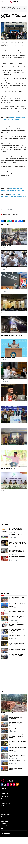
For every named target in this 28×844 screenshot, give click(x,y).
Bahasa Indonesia (5, 814)
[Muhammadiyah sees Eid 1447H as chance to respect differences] (14, 258)
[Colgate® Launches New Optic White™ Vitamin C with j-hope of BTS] (4, 558)
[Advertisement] (14, 508)
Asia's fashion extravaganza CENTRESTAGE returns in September (16, 530)
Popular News (5, 593)
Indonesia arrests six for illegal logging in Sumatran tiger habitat (12, 711)
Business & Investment (6, 801)
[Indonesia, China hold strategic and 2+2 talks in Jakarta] (4, 631)
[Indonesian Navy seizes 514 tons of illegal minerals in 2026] (4, 656)
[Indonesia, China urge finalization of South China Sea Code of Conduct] (4, 605)
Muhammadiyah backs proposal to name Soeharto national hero (12, 401)
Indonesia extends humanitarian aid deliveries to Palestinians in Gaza (13, 196)
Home (4, 7)
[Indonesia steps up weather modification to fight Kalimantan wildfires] (4, 756)
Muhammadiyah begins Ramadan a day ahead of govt (14, 311)
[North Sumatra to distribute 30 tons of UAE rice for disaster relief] (14, 370)
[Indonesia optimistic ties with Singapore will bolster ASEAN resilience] (4, 624)
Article (2, 805)
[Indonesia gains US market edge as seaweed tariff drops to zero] (4, 637)
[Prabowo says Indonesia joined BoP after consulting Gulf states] (14, 280)
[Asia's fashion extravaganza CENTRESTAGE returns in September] (4, 530)
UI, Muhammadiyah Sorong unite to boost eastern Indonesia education (12, 445)
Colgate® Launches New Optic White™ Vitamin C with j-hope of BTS (17, 558)
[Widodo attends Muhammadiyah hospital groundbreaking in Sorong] (14, 458)
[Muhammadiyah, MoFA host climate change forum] (14, 480)
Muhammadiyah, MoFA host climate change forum (12, 489)
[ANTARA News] (15, 1)
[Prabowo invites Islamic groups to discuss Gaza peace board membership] (14, 348)
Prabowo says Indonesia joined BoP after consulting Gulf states (12, 289)
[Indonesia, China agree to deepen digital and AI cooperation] (4, 730)
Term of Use (4, 816)
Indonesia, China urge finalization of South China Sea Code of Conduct (17, 605)
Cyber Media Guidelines (7, 825)
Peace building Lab (6, 217)
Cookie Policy (4, 821)
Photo (2, 807)
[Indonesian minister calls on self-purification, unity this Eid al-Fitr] (14, 236)
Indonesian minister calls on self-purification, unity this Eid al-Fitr (13, 245)
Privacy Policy (4, 819)
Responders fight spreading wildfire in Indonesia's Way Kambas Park (16, 717)
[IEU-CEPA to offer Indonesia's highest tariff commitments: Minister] (4, 736)
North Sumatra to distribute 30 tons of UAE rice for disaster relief (13, 379)
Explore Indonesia (5, 803)
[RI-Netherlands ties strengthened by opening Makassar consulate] (4, 650)
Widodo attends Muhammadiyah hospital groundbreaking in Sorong (12, 467)
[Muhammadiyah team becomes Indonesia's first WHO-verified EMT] (14, 414)
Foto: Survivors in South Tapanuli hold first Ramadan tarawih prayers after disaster (12, 334)
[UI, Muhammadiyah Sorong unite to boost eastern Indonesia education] (14, 436)
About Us (3, 823)
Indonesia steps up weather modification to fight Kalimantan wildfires (17, 755)
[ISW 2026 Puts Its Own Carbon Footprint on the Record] (4, 536)
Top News (4, 691)
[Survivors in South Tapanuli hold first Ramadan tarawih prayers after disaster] (14, 324)
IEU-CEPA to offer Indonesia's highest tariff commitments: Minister (16, 736)
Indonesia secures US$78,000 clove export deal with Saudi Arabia (16, 618)
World (2, 798)
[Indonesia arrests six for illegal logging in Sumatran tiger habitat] (4, 599)
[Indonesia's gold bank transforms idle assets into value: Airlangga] (4, 643)
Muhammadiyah (7, 214)
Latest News (4, 524)
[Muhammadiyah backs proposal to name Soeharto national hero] (14, 392)
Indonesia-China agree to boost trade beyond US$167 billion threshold (17, 768)
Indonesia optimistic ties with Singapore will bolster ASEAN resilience (16, 624)
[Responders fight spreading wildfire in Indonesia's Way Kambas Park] (4, 717)
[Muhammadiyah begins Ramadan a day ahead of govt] (14, 302)
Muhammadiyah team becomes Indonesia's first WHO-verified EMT (13, 423)
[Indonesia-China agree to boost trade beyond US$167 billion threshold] (4, 768)
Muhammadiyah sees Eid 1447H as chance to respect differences (13, 267)
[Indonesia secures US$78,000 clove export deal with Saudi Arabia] (4, 618)
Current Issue (11, 7)
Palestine (15, 214)
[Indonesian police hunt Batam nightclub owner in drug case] (4, 612)
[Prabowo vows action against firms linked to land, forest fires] (4, 724)
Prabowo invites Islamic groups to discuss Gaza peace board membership (13, 357)
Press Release (4, 810)
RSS (2, 828)
